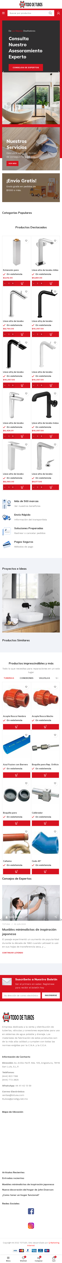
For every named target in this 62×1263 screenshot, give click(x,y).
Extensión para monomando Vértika (13, 271)
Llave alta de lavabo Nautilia (42, 475)
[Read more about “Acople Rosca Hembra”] (16, 727)
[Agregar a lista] (26, 240)
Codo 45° (36, 861)
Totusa (6, 924)
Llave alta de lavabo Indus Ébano (45, 424)
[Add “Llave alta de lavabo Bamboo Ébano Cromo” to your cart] (16, 385)
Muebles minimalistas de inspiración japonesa (28, 1184)
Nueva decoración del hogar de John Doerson (27, 1189)
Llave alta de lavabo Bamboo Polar (42, 373)
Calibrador (37, 813)
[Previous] (5, 72)
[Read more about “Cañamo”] (16, 871)
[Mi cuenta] (58, 13)
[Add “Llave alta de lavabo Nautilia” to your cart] (45, 487)
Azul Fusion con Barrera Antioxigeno (15, 765)
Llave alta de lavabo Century (13, 424)
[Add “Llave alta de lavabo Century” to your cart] (16, 436)
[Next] (57, 72)
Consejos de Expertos (26, 67)
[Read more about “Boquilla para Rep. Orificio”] (45, 775)
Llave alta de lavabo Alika (45, 270)
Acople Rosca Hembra (14, 716)
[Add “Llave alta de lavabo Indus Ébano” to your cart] (45, 436)
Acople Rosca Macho (42, 716)
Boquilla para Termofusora (10, 814)
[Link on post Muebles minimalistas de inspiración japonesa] (31, 903)
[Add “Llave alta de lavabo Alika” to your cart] (45, 283)
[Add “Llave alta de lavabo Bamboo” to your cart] (16, 334)
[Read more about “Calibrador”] (45, 823)
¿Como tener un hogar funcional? (20, 1195)
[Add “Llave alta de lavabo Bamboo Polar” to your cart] (45, 385)
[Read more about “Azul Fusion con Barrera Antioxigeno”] (16, 775)
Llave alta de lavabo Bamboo (13, 322)
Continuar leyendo (12, 953)
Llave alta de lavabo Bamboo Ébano (42, 322)
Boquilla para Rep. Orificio (45, 764)
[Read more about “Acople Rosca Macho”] (45, 727)
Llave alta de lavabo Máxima (13, 475)
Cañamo (7, 861)
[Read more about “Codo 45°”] (45, 871)
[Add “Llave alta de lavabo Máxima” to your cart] (16, 487)
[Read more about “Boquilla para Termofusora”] (16, 823)
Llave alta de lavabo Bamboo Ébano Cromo (14, 373)
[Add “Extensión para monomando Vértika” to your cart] (16, 283)
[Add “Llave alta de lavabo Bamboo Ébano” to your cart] (45, 334)
